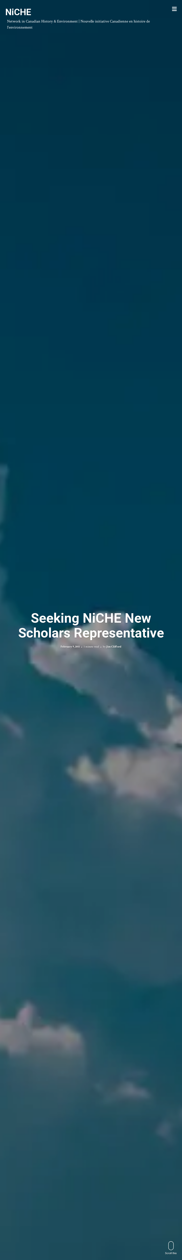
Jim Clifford (113, 647)
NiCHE (18, 12)
